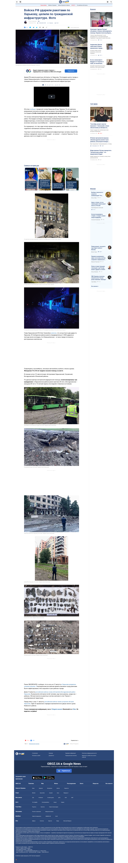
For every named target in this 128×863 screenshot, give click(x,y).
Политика (31, 783)
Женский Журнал (67, 820)
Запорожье (49, 788)
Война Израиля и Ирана (64, 5)
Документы (51, 755)
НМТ (72, 797)
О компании (35, 753)
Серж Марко (94, 281)
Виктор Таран (94, 251)
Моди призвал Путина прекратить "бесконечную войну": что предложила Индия (100, 152)
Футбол (33, 792)
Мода (57, 820)
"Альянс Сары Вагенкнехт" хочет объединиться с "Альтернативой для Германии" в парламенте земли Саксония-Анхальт (100, 37)
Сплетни (42, 820)
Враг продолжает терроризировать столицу (101, 143)
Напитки (43, 806)
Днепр (58, 788)
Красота (50, 820)
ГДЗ (33, 797)
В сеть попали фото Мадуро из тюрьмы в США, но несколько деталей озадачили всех (97, 61)
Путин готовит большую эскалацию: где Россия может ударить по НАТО (98, 268)
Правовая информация (70, 753)
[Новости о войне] (66, 744)
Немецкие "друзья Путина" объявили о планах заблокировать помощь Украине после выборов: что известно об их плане (101, 31)
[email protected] (32, 852)
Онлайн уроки (50, 797)
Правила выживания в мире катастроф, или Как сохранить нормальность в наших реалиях (98, 258)
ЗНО (66, 797)
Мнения (93, 189)
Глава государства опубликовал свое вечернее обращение (99, 130)
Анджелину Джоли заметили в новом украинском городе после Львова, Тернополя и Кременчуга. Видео (96, 46)
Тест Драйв (34, 802)
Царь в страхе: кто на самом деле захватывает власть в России (98, 204)
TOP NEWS (93, 104)
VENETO (73, 5)
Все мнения (94, 286)
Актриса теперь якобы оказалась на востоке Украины (95, 52)
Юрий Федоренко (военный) (97, 207)
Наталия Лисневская (95, 219)
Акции (55, 802)
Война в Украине (52, 5)
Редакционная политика (34, 743)
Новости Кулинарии (53, 806)
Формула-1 (66, 792)
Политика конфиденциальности (89, 753)
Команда (51, 753)
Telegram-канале (57, 709)
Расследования (71, 783)
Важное (93, 9)
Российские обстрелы (82, 5)
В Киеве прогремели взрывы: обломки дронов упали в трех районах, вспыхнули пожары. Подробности (99, 139)
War (38, 21)
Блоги (81, 783)
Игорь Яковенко (94, 271)
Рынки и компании (36, 811)
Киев (33, 788)
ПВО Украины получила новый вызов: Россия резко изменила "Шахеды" (98, 278)
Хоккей (50, 792)
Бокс (58, 792)
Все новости (109, 783)
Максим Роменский (95, 261)
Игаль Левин (94, 197)
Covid (56, 816)
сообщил (33, 109)
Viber (74, 709)
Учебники (40, 797)
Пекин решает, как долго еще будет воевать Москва (98, 248)
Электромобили (45, 802)
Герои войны (43, 5)
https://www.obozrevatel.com (64, 827)
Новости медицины (36, 816)
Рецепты (34, 806)
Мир (42, 783)
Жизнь (56, 783)
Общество (95, 783)
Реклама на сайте (36, 755)
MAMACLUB (48, 816)
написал (53, 333)
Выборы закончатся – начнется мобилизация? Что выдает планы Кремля (97, 194)
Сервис (62, 802)
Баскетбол (42, 792)
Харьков (41, 788)
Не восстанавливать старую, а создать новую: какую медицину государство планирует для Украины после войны (98, 216)
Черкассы (66, 788)
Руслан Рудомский (32, 21)
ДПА (59, 797)
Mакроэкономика (49, 811)
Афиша (33, 820)
